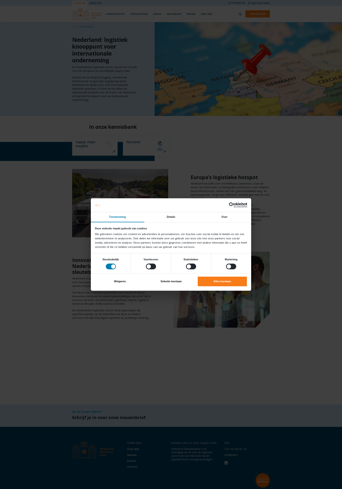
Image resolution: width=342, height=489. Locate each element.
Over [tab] (224, 216)
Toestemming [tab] (117, 216)
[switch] (151, 266)
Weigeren (120, 281)
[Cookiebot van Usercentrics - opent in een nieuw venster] (231, 205)
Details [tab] (171, 216)
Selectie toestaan (171, 281)
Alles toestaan (222, 281)
